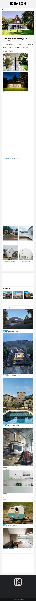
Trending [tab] (9, 307)
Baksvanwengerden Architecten (12, 49)
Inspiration (5, 292)
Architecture (5, 330)
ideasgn (18, 4)
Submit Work (4, 591)
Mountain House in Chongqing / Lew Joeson (11, 375)
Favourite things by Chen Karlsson (10, 500)
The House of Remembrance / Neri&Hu (10, 331)
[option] (7, 297)
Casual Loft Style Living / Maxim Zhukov (11, 468)
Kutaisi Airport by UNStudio (8, 268)
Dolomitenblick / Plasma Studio (26, 268)
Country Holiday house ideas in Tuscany (11, 425)
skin (5, 40)
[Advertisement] (18, 279)
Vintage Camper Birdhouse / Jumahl (10, 525)
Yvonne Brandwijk (10, 51)
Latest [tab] (5, 307)
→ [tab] (3, 307)
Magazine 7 (18, 599)
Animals (4, 524)
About (3, 593)
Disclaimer (4, 595)
